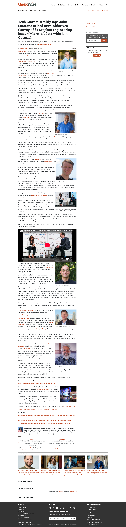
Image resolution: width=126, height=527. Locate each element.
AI (51, 16)
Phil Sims (27, 348)
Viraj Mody (26, 117)
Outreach (38, 159)
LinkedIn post (49, 267)
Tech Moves (71, 16)
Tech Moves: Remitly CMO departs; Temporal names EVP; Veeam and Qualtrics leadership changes (51, 472)
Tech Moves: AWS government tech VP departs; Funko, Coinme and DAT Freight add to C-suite (45, 420)
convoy (54, 448)
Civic (95, 16)
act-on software (46, 448)
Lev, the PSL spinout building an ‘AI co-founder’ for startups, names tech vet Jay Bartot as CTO (45, 423)
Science (60, 16)
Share (73, 48)
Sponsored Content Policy (94, 519)
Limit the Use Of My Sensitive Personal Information (63, 525)
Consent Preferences (93, 525)
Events (70, 5)
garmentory (60, 448)
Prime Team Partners (43, 389)
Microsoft (31, 16)
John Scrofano (22, 51)
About (101, 5)
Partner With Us (22, 511)
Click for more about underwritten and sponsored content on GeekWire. (37, 409)
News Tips (105, 10)
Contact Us (21, 509)
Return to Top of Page (25, 522)
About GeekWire (22, 507)
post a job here (73, 491)
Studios (93, 5)
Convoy (41, 113)
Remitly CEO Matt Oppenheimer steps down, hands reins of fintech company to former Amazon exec (97, 472)
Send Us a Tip (97, 55)
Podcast (89, 10)
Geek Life (105, 16)
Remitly (29, 56)
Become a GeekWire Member (26, 513)
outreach (67, 448)
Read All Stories (91, 27)
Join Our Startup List (23, 517)
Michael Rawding (23, 318)
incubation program (24, 315)
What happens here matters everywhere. (32, 10)
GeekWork (61, 5)
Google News (92, 509)
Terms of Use (90, 517)
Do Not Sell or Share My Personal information (30, 525)
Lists (77, 5)
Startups (43, 16)
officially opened (55, 137)
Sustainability (84, 16)
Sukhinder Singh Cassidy (39, 195)
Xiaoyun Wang (41, 329)
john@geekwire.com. (69, 406)
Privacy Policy (90, 515)
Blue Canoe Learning (26, 310)
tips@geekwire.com (44, 44)
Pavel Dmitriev (49, 162)
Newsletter (98, 10)
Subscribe (104, 40)
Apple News (92, 507)
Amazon (20, 16)
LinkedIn (93, 10)
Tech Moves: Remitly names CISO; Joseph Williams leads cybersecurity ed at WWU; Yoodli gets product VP (28, 472)
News (53, 5)
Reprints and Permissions (25, 519)
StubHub (20, 450)
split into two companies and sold (28, 61)
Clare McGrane (24, 48)
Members (85, 5)
